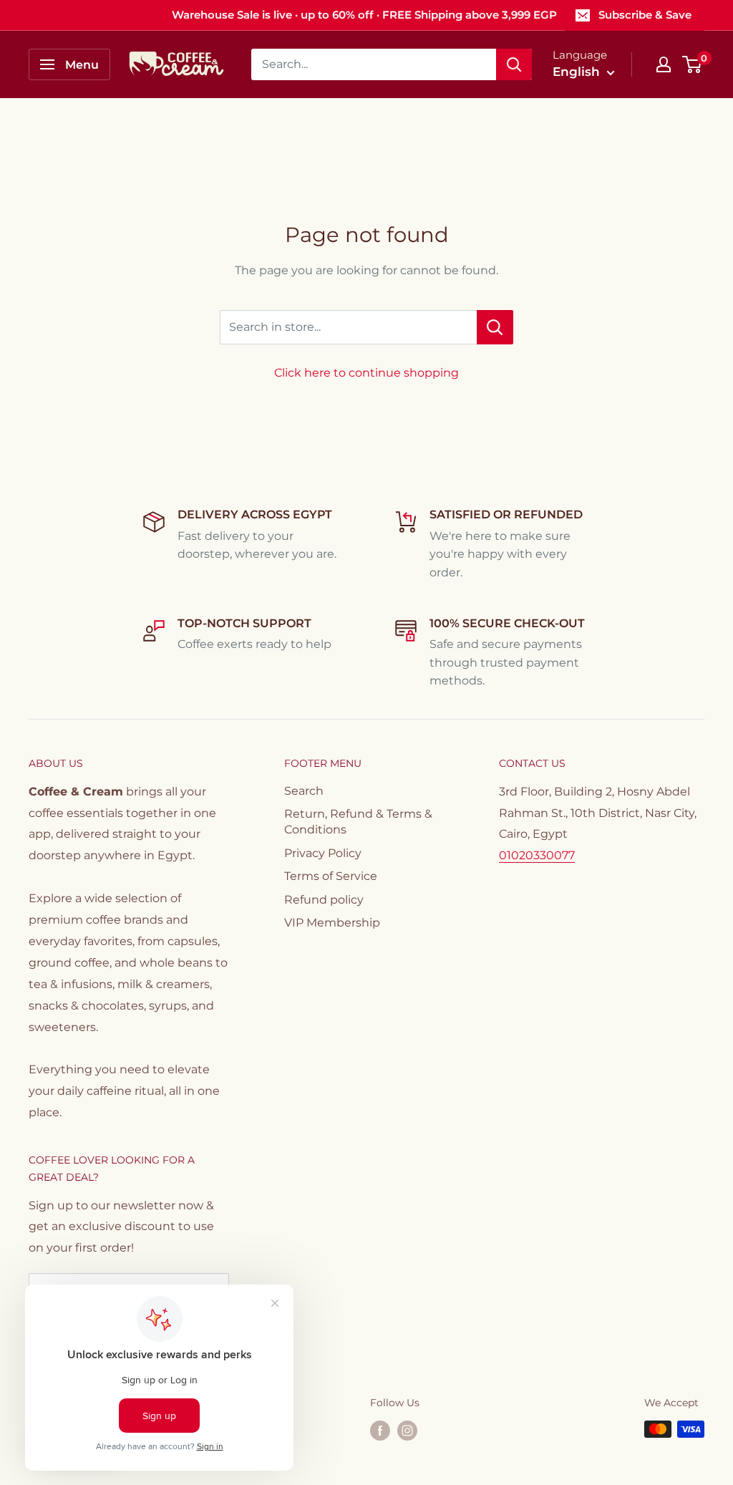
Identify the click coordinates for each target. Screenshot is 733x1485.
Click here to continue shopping (366, 372)
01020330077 (537, 855)
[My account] (663, 64)
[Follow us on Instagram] (407, 1431)
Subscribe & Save (644, 14)
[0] (693, 64)
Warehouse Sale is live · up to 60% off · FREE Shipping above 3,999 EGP (364, 14)
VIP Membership (332, 922)
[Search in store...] (495, 327)
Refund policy (324, 899)
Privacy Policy (322, 853)
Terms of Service (330, 876)
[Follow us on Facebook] (380, 1431)
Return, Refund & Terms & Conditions (358, 821)
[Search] (514, 64)
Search (304, 791)
